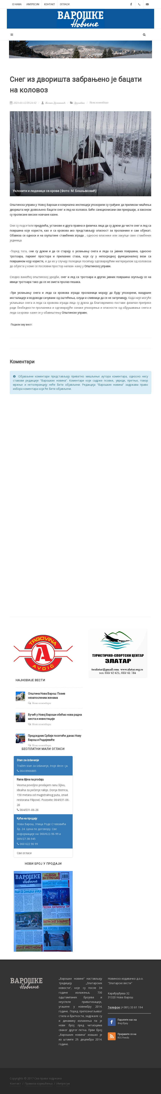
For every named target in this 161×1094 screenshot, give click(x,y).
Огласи (65, 4)
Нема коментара (99, 102)
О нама (17, 4)
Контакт (49, 4)
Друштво (79, 102)
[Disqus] (80, 447)
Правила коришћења (39, 1083)
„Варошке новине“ (71, 978)
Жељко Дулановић (55, 102)
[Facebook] (131, 4)
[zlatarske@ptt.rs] (147, 4)
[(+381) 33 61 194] (139, 4)
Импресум (33, 4)
